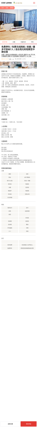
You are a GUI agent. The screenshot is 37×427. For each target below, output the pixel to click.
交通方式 (23, 42)
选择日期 (10, 424)
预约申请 (28, 424)
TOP (2, 7)
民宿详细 (4, 42)
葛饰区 (11, 7)
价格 (14, 42)
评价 (32, 42)
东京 (7, 7)
